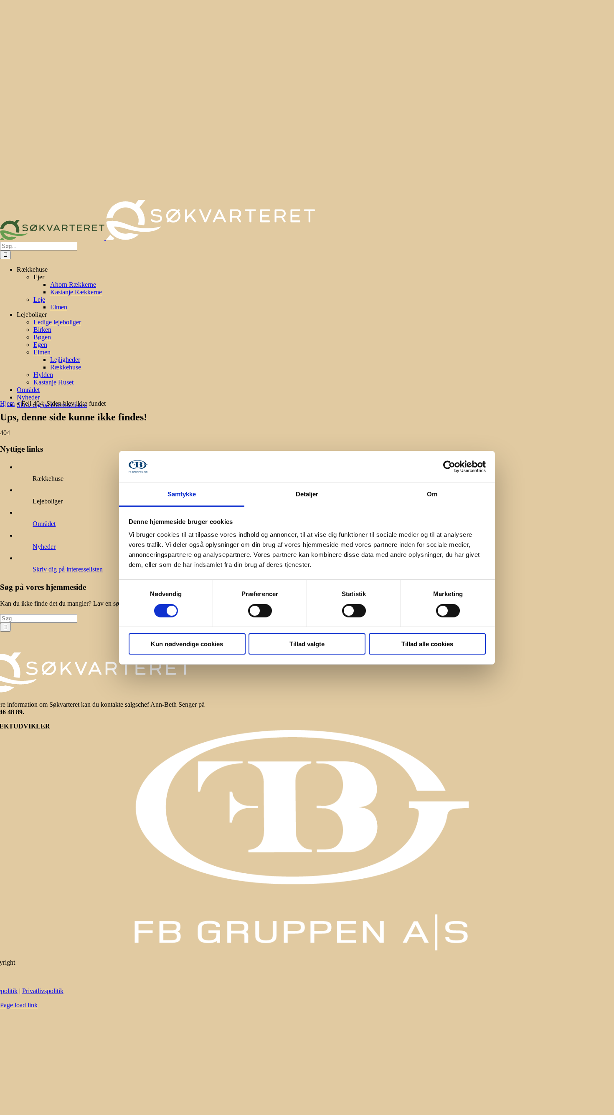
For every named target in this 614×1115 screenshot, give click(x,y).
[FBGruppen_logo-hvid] (301, 948)
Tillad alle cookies (427, 643)
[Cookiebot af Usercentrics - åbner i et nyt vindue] (449, 466)
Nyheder (44, 546)
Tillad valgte (307, 643)
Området (44, 523)
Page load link (19, 1005)
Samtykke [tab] (181, 494)
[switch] (260, 610)
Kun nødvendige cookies (187, 643)
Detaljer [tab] (307, 494)
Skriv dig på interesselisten (68, 569)
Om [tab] (432, 494)
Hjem (7, 403)
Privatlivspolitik (42, 990)
